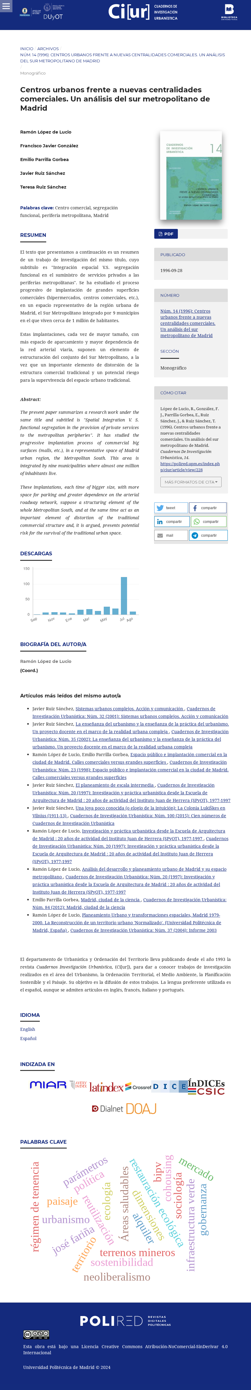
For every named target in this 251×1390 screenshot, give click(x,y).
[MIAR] (48, 1089)
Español (28, 1038)
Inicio (26, 48)
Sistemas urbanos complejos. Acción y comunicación (130, 709)
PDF (168, 233)
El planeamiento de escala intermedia (115, 785)
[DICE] (169, 1086)
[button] (171, 507)
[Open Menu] (6, 6)
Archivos (48, 48)
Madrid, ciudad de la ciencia (111, 900)
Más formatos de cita (189, 482)
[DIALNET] (108, 1112)
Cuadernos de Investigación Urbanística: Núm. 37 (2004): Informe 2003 (143, 930)
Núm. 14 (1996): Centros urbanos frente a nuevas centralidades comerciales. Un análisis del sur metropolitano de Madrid (122, 57)
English (27, 1029)
